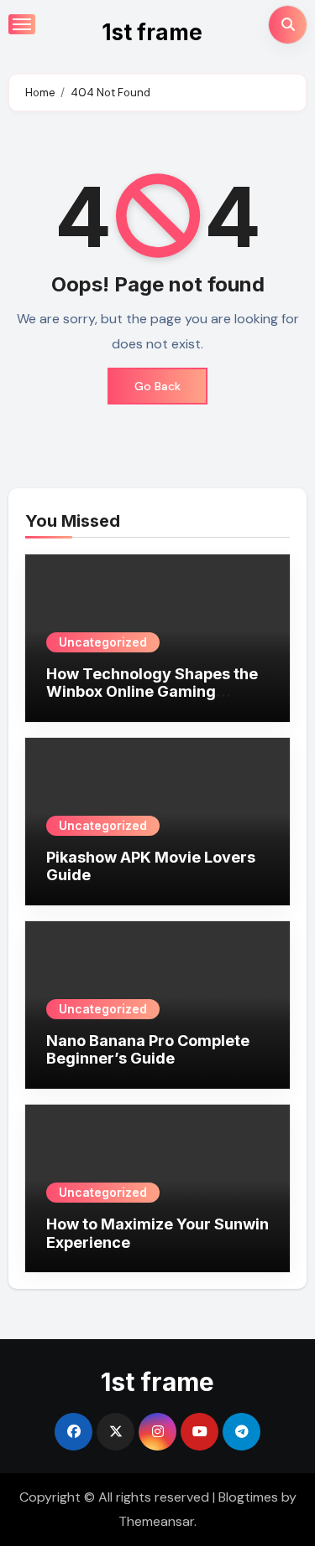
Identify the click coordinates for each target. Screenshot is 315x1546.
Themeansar (156, 1521)
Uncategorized (103, 642)
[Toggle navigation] (21, 24)
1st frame (152, 32)
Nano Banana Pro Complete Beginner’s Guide (147, 1050)
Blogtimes (248, 1497)
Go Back (157, 386)
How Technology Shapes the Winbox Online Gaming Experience (152, 692)
